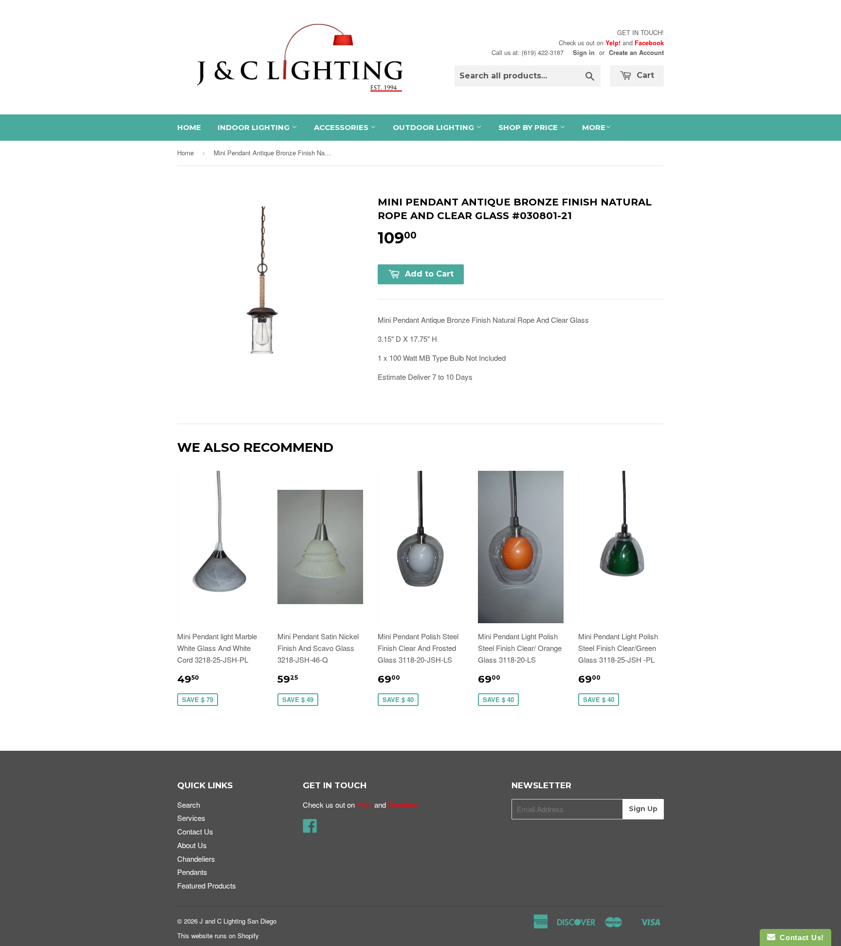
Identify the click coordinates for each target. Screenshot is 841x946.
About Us (192, 845)
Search (188, 804)
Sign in (584, 52)
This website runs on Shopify (218, 935)
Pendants (192, 872)
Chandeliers (196, 858)
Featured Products (206, 885)
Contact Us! (799, 937)
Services (191, 818)
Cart (644, 75)
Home (189, 127)
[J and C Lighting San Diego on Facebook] (310, 828)
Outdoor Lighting (434, 127)
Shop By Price (529, 127)
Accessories (342, 127)
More (593, 127)
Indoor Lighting (255, 127)
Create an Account (636, 52)
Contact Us (195, 831)
